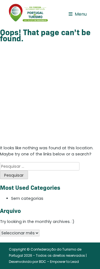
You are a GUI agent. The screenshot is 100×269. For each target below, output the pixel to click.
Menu (81, 14)
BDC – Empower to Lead (59, 261)
